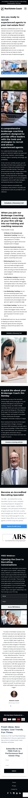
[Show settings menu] (22, 73)
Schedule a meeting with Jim (14, 442)
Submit (14, 771)
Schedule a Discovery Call (14, 203)
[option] (14, 667)
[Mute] (19, 73)
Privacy (14, 786)
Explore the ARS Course (14, 526)
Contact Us (14, 789)
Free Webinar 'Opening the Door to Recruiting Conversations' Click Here (14, 2)
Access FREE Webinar (14, 607)
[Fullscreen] (25, 73)
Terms (14, 782)
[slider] (12, 73)
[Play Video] (2, 73)
